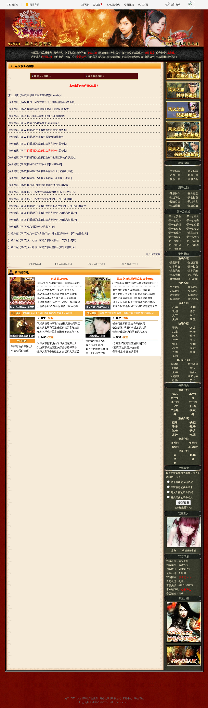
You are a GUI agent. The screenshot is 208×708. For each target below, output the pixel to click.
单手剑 (175, 402)
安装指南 (193, 197)
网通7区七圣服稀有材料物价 (42, 129)
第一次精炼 (193, 228)
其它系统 (193, 278)
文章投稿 (175, 171)
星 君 (193, 315)
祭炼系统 (193, 291)
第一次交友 (175, 228)
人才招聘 (82, 698)
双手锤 (175, 410)
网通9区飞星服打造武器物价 (42, 219)
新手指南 (70, 52)
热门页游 (143, 4)
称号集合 (161, 52)
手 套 (175, 426)
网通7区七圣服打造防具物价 (42, 143)
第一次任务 (193, 220)
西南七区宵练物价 (37, 123)
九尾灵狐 (175, 376)
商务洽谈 (104, 698)
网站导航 (34, 4)
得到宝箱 (193, 232)
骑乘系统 (175, 270)
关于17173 (69, 698)
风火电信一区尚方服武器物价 (43, 247)
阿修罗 (176, 364)
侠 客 (193, 335)
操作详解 (81, 52)
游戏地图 (175, 274)
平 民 (175, 327)
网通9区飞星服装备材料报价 (42, 171)
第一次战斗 (175, 220)
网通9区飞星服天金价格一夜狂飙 (45, 178)
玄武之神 (193, 376)
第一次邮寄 (193, 244)
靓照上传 (193, 175)
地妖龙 (194, 372)
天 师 (175, 319)
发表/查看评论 (183, 507)
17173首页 (12, 4)
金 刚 (193, 307)
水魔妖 (176, 368)
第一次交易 (193, 224)
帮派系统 (175, 295)
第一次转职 (175, 240)
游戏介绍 (58, 52)
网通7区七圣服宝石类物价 (41, 136)
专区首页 (36, 52)
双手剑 (193, 402)
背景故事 (175, 262)
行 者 (175, 339)
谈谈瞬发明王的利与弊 (39, 95)
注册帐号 (47, 52)
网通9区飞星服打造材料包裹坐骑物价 (47, 205)
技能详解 (104, 52)
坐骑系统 (175, 299)
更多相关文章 (153, 254)
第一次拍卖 (175, 249)
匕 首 (175, 406)
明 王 (193, 319)
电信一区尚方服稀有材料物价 (43, 192)
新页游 (97, 4)
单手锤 (193, 406)
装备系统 (193, 270)
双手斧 (175, 398)
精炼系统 (193, 287)
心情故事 (149, 56)
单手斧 (193, 394)
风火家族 (104, 56)
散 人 (175, 335)
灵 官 (175, 315)
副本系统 (193, 295)
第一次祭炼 (175, 236)
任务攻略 (127, 52)
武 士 (175, 331)
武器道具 (36, 56)
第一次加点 (193, 240)
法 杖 (193, 410)
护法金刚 (193, 364)
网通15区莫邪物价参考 (39, 109)
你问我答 (93, 56)
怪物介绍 (175, 278)
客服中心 (127, 698)
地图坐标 (138, 52)
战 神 (175, 307)
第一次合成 (175, 244)
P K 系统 (193, 274)
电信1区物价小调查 (37, 226)
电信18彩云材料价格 (38, 116)
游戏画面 (193, 262)
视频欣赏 (193, 201)
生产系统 (175, 287)
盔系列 (175, 442)
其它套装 (193, 446)
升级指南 (115, 52)
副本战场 (175, 266)
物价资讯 (58, 56)
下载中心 (70, 56)
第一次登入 (193, 216)
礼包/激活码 (113, 4)
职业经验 (127, 56)
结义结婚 (193, 299)
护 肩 (193, 430)
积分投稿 (193, 171)
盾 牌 (175, 434)
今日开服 (129, 4)
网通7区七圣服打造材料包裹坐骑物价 (47, 157)
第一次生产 (175, 232)
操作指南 (193, 266)
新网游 (85, 4)
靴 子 (193, 426)
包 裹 (193, 434)
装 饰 (175, 430)
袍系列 (175, 446)
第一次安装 (175, 216)
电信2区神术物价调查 (38, 185)
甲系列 (193, 442)
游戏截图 (161, 56)
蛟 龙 (194, 368)
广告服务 (93, 698)
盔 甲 (175, 422)
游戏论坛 (172, 56)
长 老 (193, 331)
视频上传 (175, 179)
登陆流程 (175, 201)
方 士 (193, 327)
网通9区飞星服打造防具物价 (42, 212)
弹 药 (175, 394)
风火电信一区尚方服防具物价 (43, 240)
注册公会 (193, 179)
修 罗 (193, 311)
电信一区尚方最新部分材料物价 (44, 102)
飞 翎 (175, 311)
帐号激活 (193, 193)
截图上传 (175, 175)
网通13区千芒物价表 (38, 164)
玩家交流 (138, 56)
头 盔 (193, 422)
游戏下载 (175, 197)
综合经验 (115, 56)
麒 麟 (176, 380)
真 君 (194, 380)
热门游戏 (175, 4)
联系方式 (116, 698)
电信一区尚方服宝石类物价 (41, 199)
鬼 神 (176, 372)
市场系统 (175, 291)
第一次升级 (175, 224)
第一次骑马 (193, 236)
